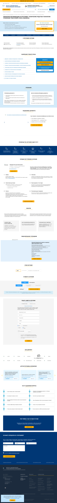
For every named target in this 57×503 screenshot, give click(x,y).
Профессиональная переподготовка (19, 11)
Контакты (29, 3)
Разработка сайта (47, 499)
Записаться (15, 378)
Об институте (13, 3)
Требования (13, 35)
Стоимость (26, 3)
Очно (25, 282)
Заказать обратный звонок (51, 6)
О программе (6, 35)
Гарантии (43, 35)
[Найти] (35, 9)
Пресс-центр (17, 3)
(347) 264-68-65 (7, 479)
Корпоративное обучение (41, 11)
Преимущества (29, 35)
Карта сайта (6, 483)
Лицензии (50, 35)
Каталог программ (6, 9)
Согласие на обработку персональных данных (28, 493)
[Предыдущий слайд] (4, 122)
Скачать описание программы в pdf (45, 62)
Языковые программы (51, 11)
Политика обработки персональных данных (9, 493)
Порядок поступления (36, 35)
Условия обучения (22, 3)
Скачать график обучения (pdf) (44, 9)
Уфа (3, 3)
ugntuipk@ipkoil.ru (43, 3)
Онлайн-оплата (50, 3)
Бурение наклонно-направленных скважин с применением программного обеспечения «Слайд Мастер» (45, 373)
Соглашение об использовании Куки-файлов (47, 493)
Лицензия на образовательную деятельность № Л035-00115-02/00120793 (14, 469)
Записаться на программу (28, 201)
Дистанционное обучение (31, 11)
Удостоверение (18, 44)
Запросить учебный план (45, 64)
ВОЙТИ (54, 3)
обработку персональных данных (32, 335)
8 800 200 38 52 (52, 5)
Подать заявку (44, 28)
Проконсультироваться (9, 456)
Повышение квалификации (7, 11)
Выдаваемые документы (21, 35)
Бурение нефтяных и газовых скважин (28, 374)
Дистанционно (32, 282)
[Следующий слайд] (28, 122)
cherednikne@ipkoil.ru (11, 178)
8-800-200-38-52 (7, 478)
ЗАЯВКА (52, 9)
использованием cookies (15, 498)
